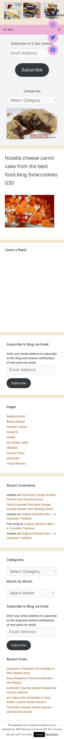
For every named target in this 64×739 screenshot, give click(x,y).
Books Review (16, 421)
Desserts (12, 432)
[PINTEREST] (53, 50)
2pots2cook (14, 504)
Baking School (16, 416)
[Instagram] (53, 25)
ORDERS (12, 447)
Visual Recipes (16, 463)
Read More (51, 734)
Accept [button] (39, 734)
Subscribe (32, 70)
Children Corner (17, 426)
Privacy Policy (16, 453)
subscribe (13, 458)
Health (11, 437)
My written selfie (17, 442)
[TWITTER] (53, 37)
